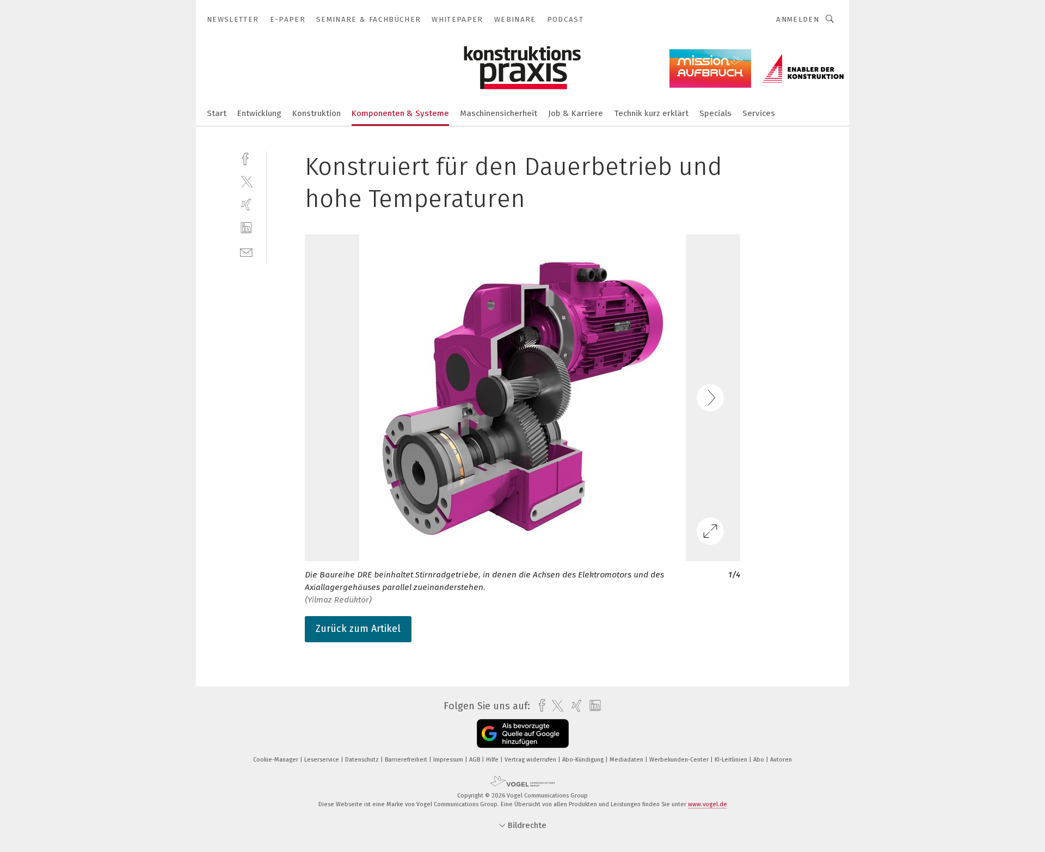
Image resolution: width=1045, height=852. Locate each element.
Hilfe (493, 759)
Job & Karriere (575, 113)
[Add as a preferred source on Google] (523, 733)
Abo (759, 759)
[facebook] (246, 158)
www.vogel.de (707, 804)
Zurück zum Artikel (358, 629)
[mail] (246, 251)
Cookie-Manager (276, 759)
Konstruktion (316, 113)
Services (758, 113)
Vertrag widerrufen (531, 759)
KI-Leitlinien (732, 759)
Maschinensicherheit (498, 113)
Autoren (781, 759)
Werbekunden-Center (679, 759)
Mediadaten (627, 759)
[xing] (246, 204)
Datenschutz (362, 759)
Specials (715, 113)
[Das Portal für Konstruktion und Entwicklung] (216, 112)
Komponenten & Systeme (400, 113)
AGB (475, 759)
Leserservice (322, 759)
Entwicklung (259, 113)
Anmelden (797, 19)
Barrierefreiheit (407, 759)
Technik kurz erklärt (651, 113)
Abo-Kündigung (583, 759)
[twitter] (246, 181)
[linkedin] (246, 228)
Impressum (449, 759)
